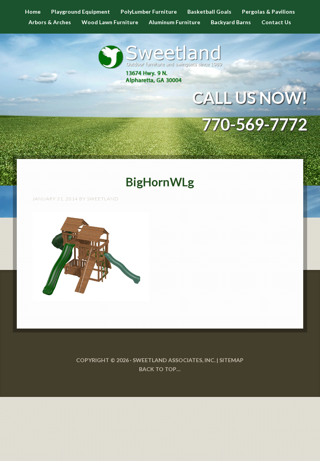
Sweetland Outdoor (160, 58)
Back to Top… (160, 369)
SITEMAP (231, 360)
